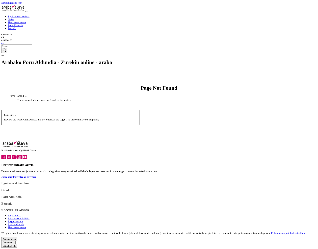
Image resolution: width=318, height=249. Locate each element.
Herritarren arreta (17, 22)
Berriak (12, 28)
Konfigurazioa (9, 239)
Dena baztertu (9, 246)
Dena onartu (8, 242)
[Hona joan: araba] (13, 10)
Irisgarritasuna (15, 221)
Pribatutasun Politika (18, 218)
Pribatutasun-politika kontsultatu (288, 233)
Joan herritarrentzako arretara (18, 177)
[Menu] (26, 11)
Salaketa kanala (16, 224)
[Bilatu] (4, 50)
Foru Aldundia (15, 25)
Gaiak (11, 19)
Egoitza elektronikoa (18, 16)
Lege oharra (14, 215)
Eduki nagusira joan (11, 2)
